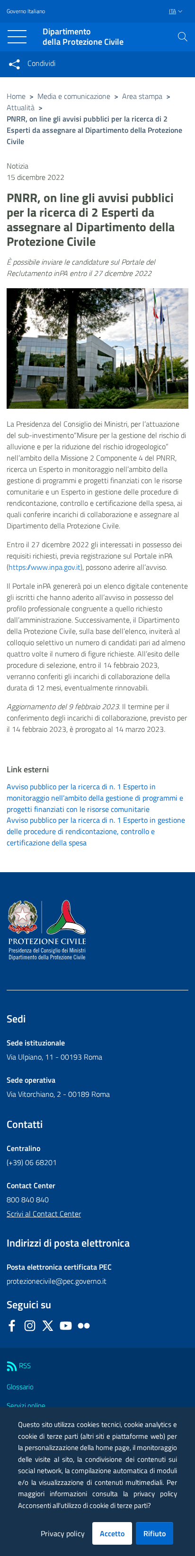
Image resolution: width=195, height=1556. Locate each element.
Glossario (20, 1386)
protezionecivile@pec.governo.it (56, 1281)
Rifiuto (154, 1533)
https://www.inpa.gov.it (44, 567)
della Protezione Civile (83, 37)
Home (16, 96)
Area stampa (142, 96)
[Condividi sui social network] (14, 64)
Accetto (112, 1533)
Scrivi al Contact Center (44, 1213)
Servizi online (26, 1405)
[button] (182, 36)
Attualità (21, 107)
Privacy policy (63, 1533)
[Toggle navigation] (17, 36)
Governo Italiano (26, 11)
